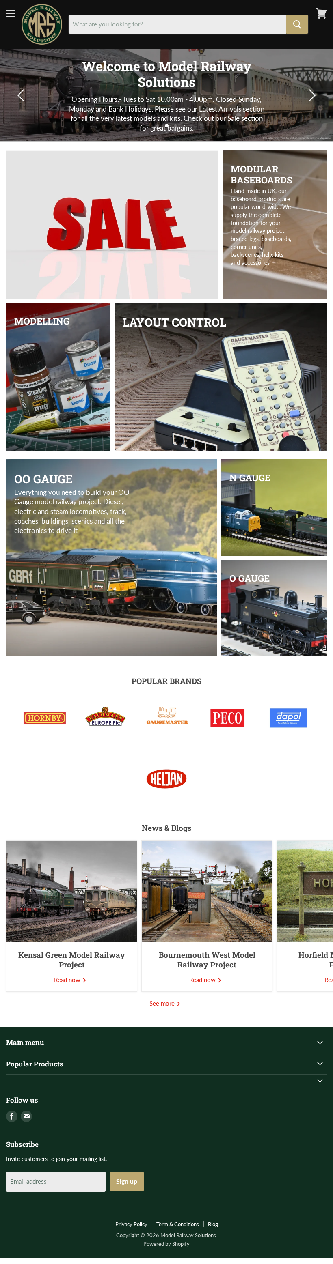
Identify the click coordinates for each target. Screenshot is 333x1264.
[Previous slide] (22, 95)
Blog (213, 1224)
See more (162, 1003)
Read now (68, 979)
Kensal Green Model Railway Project (71, 959)
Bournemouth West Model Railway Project (207, 959)
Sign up (126, 1181)
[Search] (297, 24)
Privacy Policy (131, 1224)
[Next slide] (311, 95)
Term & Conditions (177, 1224)
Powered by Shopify (166, 1243)
